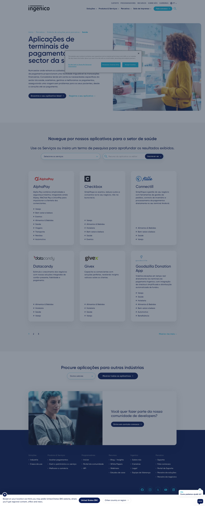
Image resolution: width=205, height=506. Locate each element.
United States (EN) (89, 500)
